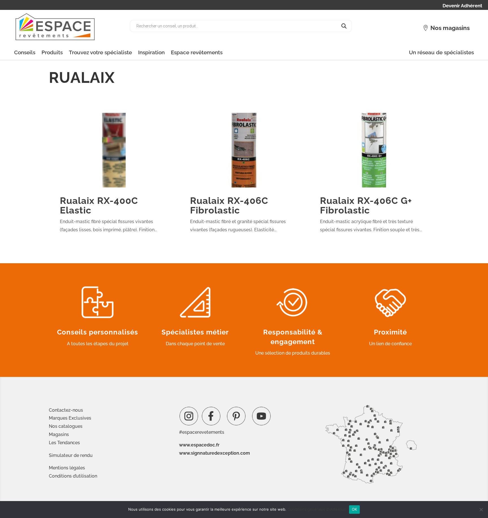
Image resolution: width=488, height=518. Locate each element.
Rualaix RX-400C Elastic (99, 205)
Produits (52, 52)
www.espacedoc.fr (199, 445)
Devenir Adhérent (462, 6)
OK (354, 509)
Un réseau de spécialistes (441, 52)
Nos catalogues (65, 426)
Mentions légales (67, 467)
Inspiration (151, 52)
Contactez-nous (66, 410)
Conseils (24, 52)
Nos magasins (450, 27)
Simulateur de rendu (71, 455)
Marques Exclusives (70, 418)
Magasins (59, 434)
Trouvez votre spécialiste (100, 52)
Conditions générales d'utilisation (316, 509)
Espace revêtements (197, 52)
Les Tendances (64, 442)
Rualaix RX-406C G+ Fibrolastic (366, 205)
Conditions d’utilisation (73, 476)
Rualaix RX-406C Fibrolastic (229, 205)
